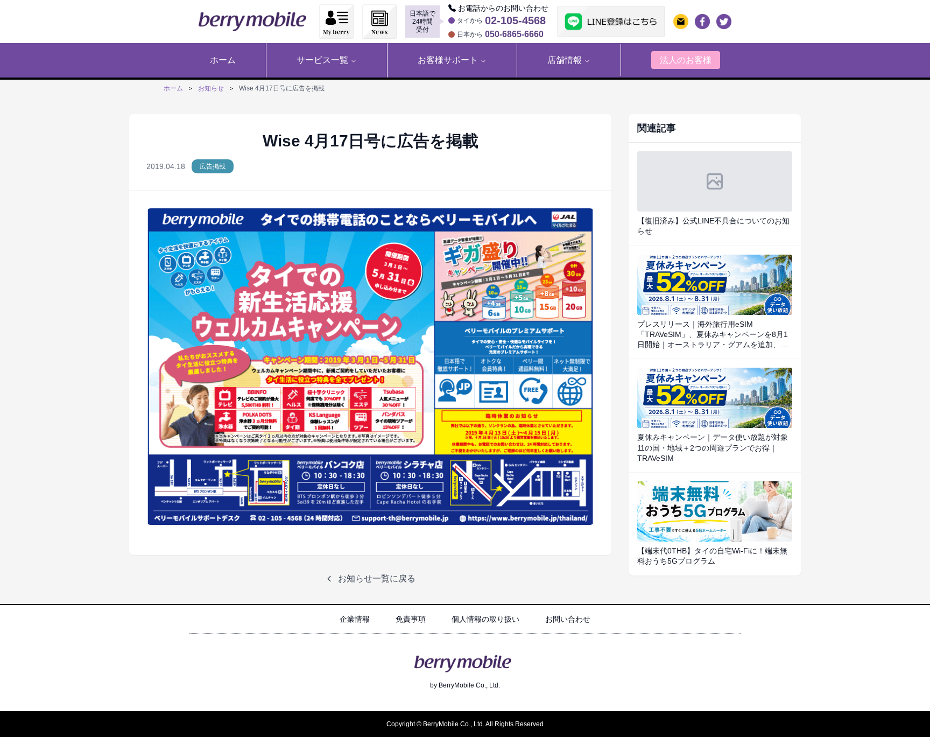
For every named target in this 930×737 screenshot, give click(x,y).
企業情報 (355, 619)
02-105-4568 (515, 20)
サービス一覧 (322, 60)
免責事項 (411, 619)
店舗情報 (564, 60)
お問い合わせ (567, 619)
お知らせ (211, 88)
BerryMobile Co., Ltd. (469, 685)
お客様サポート (448, 60)
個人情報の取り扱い (485, 619)
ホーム (173, 88)
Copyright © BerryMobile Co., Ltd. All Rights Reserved (465, 724)
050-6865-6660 (514, 34)
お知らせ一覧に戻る (376, 578)
